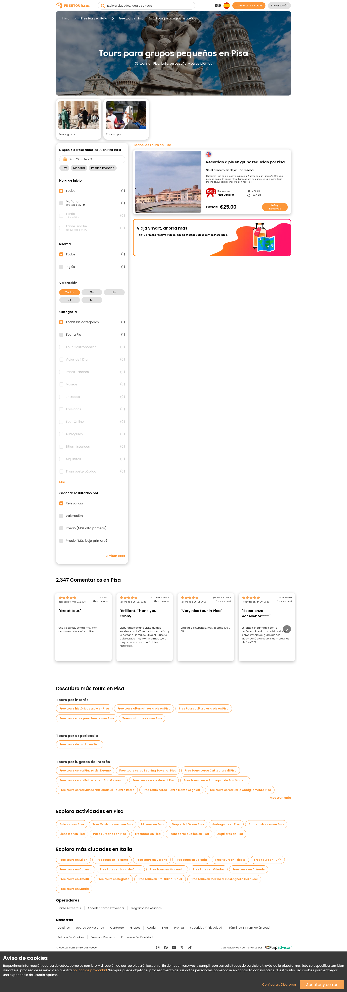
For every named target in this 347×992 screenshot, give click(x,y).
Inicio (65, 18)
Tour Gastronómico (95, 347)
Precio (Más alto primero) (86, 528)
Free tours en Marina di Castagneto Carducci (224, 879)
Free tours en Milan (73, 860)
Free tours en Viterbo (208, 869)
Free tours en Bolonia (191, 860)
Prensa (179, 928)
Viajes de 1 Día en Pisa (188, 824)
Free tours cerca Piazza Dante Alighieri (171, 790)
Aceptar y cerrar (322, 984)
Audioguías (95, 434)
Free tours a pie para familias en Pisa (86, 718)
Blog (165, 928)
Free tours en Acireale (249, 869)
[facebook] (165, 947)
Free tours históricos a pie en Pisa (84, 708)
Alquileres (95, 459)
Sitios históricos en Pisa (266, 824)
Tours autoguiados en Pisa (142, 718)
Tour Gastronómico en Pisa (112, 824)
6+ (92, 300)
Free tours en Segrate (113, 879)
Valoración (74, 516)
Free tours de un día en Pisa (79, 744)
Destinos (64, 928)
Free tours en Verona (152, 860)
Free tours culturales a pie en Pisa (204, 708)
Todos (69, 292)
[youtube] (173, 947)
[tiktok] (190, 947)
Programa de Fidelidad (137, 937)
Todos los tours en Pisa (152, 145)
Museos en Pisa (152, 824)
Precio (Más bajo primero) (86, 541)
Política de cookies (71, 937)
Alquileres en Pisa (230, 834)
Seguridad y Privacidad (206, 928)
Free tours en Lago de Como (120, 869)
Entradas (95, 397)
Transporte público (95, 472)
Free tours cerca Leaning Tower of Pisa (147, 770)
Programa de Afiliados (146, 908)
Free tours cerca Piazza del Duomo (85, 770)
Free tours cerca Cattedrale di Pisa (211, 770)
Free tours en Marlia (74, 889)
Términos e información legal (249, 928)
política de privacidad (89, 970)
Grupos (135, 928)
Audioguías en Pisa (226, 824)
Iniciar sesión (279, 5)
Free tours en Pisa (131, 18)
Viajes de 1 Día (95, 360)
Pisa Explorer (225, 194)
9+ (92, 292)
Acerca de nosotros (90, 928)
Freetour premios (103, 937)
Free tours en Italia (94, 18)
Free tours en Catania (75, 869)
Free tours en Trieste (230, 860)
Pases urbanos (95, 372)
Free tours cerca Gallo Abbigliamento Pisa (239, 790)
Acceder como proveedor (106, 908)
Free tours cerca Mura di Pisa (154, 780)
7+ (69, 300)
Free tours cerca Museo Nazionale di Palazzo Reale (96, 790)
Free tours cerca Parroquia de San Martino (215, 780)
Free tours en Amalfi (74, 879)
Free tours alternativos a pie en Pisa (143, 708)
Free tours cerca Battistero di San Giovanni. (91, 780)
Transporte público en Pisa (189, 834)
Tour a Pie (95, 335)
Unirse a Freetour (69, 908)
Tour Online (95, 422)
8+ (114, 292)
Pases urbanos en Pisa (109, 834)
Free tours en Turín (267, 860)
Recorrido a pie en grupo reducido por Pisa (245, 162)
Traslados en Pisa (148, 834)
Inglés (95, 267)
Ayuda (151, 928)
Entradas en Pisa (71, 824)
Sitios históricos (95, 447)
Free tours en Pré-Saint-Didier (160, 879)
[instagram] (157, 947)
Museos (95, 384)
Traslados (95, 409)
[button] (78, 119)
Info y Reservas (275, 207)
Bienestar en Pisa (72, 834)
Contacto (117, 928)
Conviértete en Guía (249, 5)
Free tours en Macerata (167, 869)
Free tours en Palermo (112, 860)
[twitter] (182, 947)
